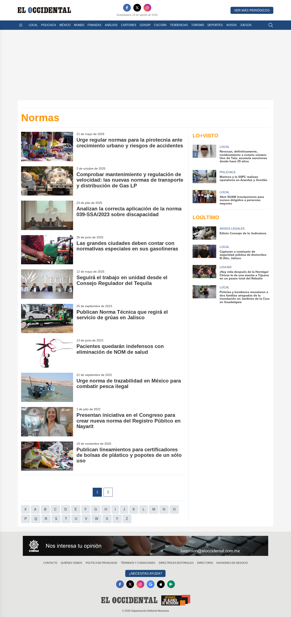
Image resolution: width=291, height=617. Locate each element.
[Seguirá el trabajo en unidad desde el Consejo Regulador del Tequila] (47, 284)
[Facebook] (127, 8)
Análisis (111, 25)
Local (33, 25)
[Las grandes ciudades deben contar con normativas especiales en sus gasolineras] (47, 249)
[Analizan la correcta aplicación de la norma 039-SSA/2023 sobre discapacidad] (47, 215)
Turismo (197, 25)
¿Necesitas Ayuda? (145, 573)
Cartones (128, 25)
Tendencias (179, 25)
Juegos (246, 25)
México (65, 25)
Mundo (79, 25)
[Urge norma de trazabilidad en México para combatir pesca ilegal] (47, 387)
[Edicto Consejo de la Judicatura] (204, 233)
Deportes (215, 25)
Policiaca (48, 25)
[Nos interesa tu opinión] (145, 546)
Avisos (231, 25)
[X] (137, 8)
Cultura (160, 25)
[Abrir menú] (21, 25)
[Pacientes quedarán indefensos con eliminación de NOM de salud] (47, 352)
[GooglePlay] (171, 584)
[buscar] (270, 25)
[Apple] (161, 584)
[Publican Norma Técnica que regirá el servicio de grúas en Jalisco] (47, 318)
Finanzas (94, 25)
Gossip (145, 25)
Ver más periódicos (252, 10)
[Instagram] (147, 8)
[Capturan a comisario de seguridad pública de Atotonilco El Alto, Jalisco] (204, 252)
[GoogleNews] (150, 584)
